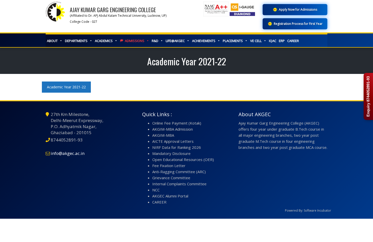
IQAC (272, 40)
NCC (156, 189)
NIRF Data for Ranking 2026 (176, 147)
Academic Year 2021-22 (66, 87)
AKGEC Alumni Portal (170, 195)
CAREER (293, 40)
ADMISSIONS (134, 40)
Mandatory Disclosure (171, 153)
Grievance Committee (171, 177)
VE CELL (256, 40)
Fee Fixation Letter (168, 165)
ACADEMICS (104, 40)
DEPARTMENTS (76, 40)
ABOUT (52, 40)
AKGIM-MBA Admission (172, 129)
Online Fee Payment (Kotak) (176, 123)
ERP (282, 40)
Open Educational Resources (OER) (183, 159)
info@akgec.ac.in (67, 153)
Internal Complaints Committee (179, 183)
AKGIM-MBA (163, 135)
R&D (155, 40)
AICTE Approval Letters (173, 141)
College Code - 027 (83, 21)
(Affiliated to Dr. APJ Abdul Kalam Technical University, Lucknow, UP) (118, 15)
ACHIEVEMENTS (203, 40)
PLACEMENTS (233, 40)
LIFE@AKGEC (175, 40)
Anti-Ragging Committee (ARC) (179, 171)
